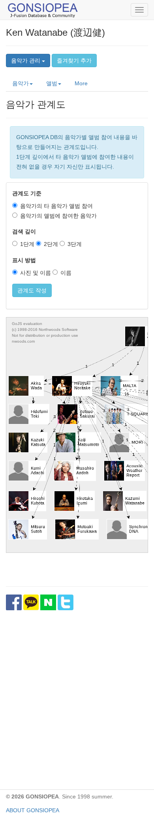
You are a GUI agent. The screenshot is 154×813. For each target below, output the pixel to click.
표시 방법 (24, 260)
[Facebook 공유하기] (14, 602)
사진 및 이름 (35, 273)
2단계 (51, 244)
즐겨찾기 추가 (74, 60)
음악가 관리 (26, 60)
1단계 (27, 244)
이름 (65, 273)
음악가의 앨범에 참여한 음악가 (58, 216)
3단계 (75, 244)
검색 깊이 (24, 231)
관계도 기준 (26, 193)
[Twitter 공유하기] (65, 602)
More (81, 83)
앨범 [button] (51, 83)
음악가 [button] (20, 83)
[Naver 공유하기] (48, 602)
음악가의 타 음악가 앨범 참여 (56, 206)
